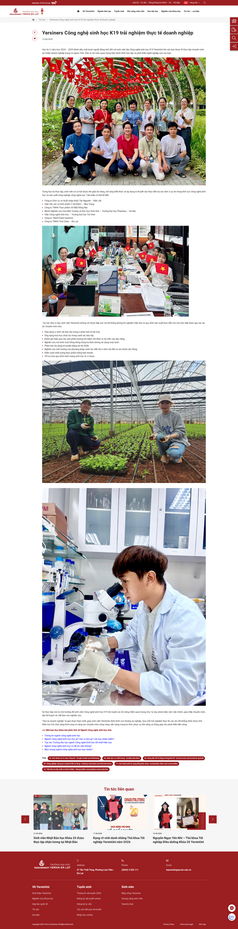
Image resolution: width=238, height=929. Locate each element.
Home (33, 19)
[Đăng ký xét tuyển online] (234, 30)
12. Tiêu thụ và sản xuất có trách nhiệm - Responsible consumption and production (76, 769)
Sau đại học (152, 11)
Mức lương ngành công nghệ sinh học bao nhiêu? (68, 749)
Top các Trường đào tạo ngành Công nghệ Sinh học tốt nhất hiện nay (78, 742)
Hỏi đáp (176, 3)
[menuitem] (192, 2)
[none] (192, 2)
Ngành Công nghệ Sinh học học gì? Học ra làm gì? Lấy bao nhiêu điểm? (79, 739)
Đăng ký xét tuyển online (89, 898)
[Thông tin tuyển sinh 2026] (234, 21)
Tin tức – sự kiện (191, 11)
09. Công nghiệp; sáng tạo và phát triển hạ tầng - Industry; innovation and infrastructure (77, 764)
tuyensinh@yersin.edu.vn (178, 870)
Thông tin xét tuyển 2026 (89, 893)
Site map (202, 924)
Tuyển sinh (119, 11)
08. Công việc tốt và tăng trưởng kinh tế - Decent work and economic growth (174, 758)
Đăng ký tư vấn (84, 904)
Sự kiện (36, 915)
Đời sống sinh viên (135, 11)
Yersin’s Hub (127, 904)
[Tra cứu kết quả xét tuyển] (234, 38)
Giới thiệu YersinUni (41, 893)
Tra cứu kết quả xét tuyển (89, 909)
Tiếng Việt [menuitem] (193, 3)
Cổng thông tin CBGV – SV (160, 3)
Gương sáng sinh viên (132, 898)
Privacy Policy (168, 924)
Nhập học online (85, 915)
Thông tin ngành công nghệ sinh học (62, 735)
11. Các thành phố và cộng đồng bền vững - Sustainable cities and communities (147, 764)
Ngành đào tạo (104, 11)
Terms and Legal (186, 924)
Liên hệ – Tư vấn (139, 3)
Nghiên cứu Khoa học (42, 898)
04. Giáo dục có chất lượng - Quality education (122, 758)
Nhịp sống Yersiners (131, 893)
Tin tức (42, 19)
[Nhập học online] (234, 47)
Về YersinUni (88, 11)
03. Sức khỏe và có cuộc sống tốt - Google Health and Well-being (74, 758)
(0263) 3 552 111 (129, 870)
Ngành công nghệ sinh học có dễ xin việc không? (68, 746)
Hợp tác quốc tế (40, 904)
